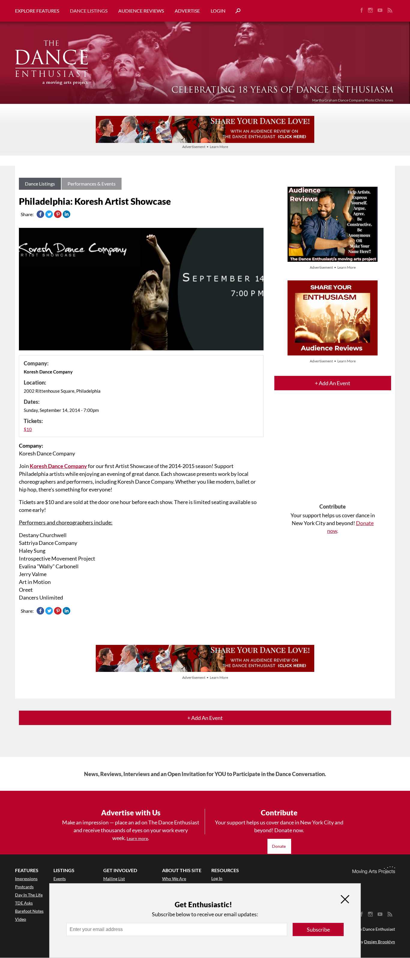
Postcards (24, 886)
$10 (28, 429)
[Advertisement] (332, 452)
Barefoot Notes (29, 911)
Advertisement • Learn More (205, 146)
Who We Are (174, 878)
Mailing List (114, 878)
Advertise (187, 11)
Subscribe (318, 929)
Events (59, 878)
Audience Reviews (141, 11)
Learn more (137, 838)
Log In (216, 878)
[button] (235, 11)
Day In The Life (29, 894)
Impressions (26, 878)
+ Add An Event (332, 383)
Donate (279, 846)
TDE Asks (24, 902)
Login (218, 11)
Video (20, 919)
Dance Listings (88, 11)
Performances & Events (92, 183)
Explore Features (37, 11)
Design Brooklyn (379, 941)
